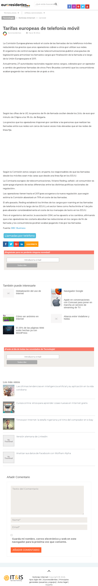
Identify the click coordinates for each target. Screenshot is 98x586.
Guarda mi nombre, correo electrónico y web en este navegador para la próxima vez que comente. (44, 540)
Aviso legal (63, 582)
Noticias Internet (40, 577)
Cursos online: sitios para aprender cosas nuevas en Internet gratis (51, 403)
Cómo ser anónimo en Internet (27, 317)
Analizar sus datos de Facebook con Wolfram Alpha (43, 453)
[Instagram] (74, 6)
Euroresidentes (14, 33)
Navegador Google (73, 291)
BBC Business (18, 228)
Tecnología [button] (10, 13)
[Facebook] (69, 6)
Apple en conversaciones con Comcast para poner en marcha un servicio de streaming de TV (78, 304)
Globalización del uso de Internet (28, 292)
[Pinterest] (78, 6)
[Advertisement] (49, 93)
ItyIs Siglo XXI (35, 579)
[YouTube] (87, 6)
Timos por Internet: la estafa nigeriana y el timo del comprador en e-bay (54, 420)
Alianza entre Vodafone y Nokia (76, 317)
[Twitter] (83, 6)
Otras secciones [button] (33, 13)
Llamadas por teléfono (20, 235)
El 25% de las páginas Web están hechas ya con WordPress (30, 330)
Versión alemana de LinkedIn (32, 436)
